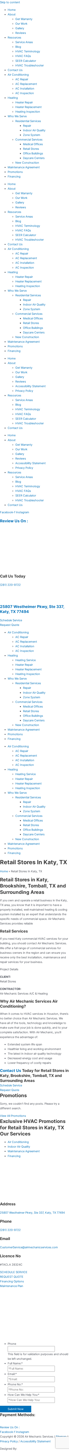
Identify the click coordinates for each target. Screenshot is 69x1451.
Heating (13, 98)
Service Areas (24, 42)
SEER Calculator (25, 61)
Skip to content (10, 2)
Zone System (31, 135)
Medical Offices (33, 144)
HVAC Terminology (27, 51)
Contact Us (15, 70)
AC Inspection (24, 93)
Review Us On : (14, 521)
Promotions (15, 172)
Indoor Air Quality (34, 130)
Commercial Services (29, 139)
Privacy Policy (24, 391)
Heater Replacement (28, 107)
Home (12, 10)
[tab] (34, 969)
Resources (14, 37)
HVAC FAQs (23, 56)
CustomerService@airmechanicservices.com (29, 1247)
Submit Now (16, 1409)
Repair (27, 125)
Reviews (20, 33)
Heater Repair (24, 102)
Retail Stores (31, 149)
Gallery (19, 28)
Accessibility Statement (30, 386)
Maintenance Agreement (24, 167)
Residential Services (28, 121)
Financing (14, 176)
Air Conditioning (18, 74)
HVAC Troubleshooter (29, 65)
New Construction (27, 162)
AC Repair (21, 79)
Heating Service (25, 660)
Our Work (21, 23)
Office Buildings (33, 153)
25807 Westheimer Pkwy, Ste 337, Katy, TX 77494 (32, 1212)
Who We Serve (17, 116)
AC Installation (24, 88)
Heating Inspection (27, 111)
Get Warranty (23, 19)
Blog (18, 47)
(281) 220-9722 (10, 585)
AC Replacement (26, 84)
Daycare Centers (34, 158)
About (12, 14)
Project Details (9, 969)
